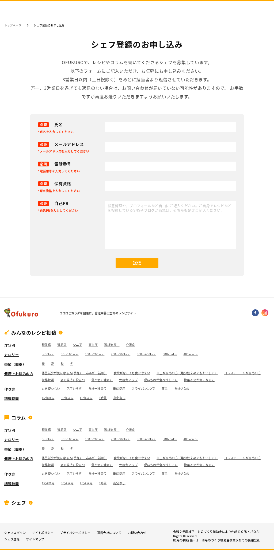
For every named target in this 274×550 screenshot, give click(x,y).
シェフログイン (15, 533)
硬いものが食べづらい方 (161, 380)
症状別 (9, 345)
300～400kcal (146, 354)
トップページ (12, 25)
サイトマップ (35, 539)
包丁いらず (74, 389)
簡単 (165, 389)
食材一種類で (97, 389)
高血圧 (93, 345)
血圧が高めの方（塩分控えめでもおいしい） (187, 373)
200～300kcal (120, 354)
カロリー (11, 354)
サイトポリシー (43, 533)
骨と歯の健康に (102, 380)
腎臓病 (61, 345)
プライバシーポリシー (75, 533)
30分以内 (67, 398)
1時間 (103, 398)
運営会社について (109, 533)
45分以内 (86, 398)
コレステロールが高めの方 (242, 373)
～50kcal (48, 354)
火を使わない (51, 389)
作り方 (9, 389)
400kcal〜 (191, 354)
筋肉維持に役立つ (72, 380)
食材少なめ (181, 389)
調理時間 (11, 398)
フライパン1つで (143, 389)
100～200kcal (95, 354)
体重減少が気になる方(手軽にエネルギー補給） (74, 373)
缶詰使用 (119, 389)
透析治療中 (111, 345)
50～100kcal (69, 354)
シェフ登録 (12, 539)
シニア (77, 345)
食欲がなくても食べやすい (132, 373)
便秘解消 (48, 380)
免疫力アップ (128, 380)
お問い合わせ (137, 533)
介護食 (130, 345)
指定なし (119, 398)
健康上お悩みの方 (18, 373)
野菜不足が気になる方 (199, 380)
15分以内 (48, 398)
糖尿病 (46, 345)
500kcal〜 (170, 354)
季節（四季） (15, 364)
